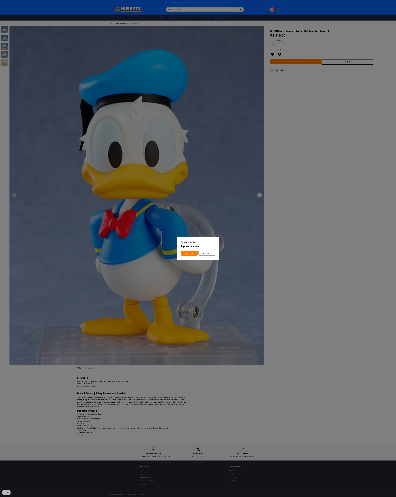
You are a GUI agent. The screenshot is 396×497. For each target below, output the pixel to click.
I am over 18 (189, 253)
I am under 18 (207, 253)
